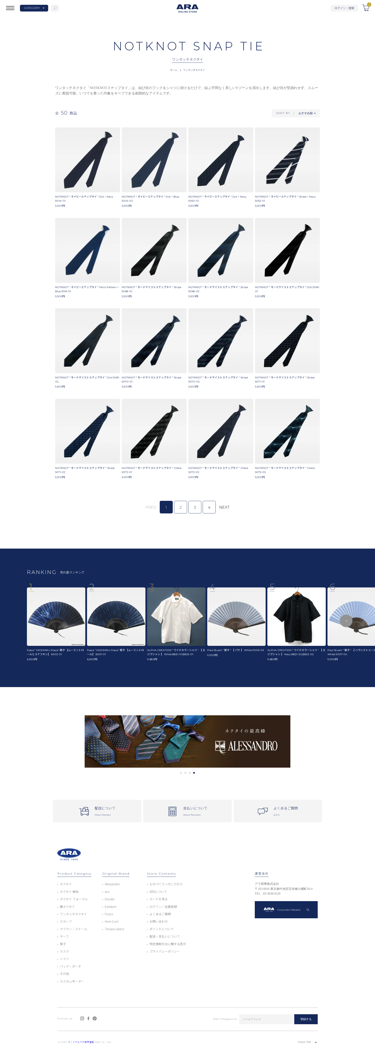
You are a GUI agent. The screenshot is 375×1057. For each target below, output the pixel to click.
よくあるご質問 (160, 914)
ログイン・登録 (344, 8)
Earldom (111, 906)
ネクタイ (66, 884)
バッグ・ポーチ (70, 966)
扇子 (63, 944)
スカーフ (66, 921)
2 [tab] (185, 773)
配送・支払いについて (165, 936)
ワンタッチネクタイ (194, 70)
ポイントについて (162, 929)
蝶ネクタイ (67, 906)
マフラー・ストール (73, 929)
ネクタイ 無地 (69, 891)
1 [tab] (181, 773)
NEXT (224, 507)
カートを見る (159, 899)
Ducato (110, 899)
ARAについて (158, 891)
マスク (64, 951)
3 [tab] (190, 773)
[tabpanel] (187, 741)
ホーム (173, 70)
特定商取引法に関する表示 (168, 944)
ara (107, 891)
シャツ (64, 958)
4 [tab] (194, 773)
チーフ (64, 936)
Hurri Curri (111, 921)
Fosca (109, 914)
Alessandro (112, 884)
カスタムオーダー (72, 981)
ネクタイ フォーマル (74, 899)
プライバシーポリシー (165, 951)
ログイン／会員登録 (163, 906)
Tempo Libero (114, 929)
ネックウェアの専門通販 (81, 1042)
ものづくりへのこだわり (166, 884)
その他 (64, 973)
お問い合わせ (159, 921)
